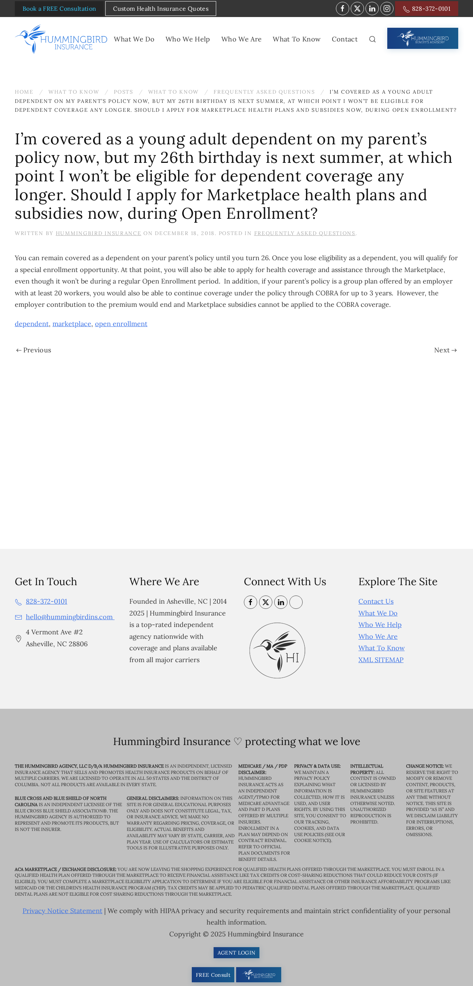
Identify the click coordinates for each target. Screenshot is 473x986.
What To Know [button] (296, 39)
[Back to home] (62, 39)
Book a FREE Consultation (59, 8)
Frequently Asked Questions (304, 233)
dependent (32, 323)
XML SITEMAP (381, 659)
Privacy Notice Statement (62, 910)
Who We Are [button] (241, 39)
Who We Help (380, 624)
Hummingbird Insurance (99, 233)
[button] (372, 39)
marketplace (71, 323)
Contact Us (376, 601)
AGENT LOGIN (237, 952)
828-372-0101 (430, 8)
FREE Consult (213, 975)
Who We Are (378, 636)
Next (442, 350)
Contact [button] (345, 39)
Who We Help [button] (188, 39)
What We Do (378, 613)
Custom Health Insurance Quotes (160, 8)
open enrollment (121, 323)
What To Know (381, 648)
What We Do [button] (134, 39)
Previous (37, 350)
